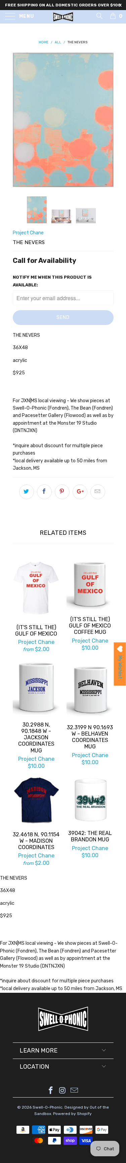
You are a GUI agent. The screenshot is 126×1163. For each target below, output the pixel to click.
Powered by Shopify (72, 1113)
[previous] (19, 120)
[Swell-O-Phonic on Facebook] (51, 1091)
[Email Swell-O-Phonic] (74, 1091)
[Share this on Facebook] (44, 491)
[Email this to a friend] (97, 491)
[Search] (98, 15)
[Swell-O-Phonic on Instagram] (63, 1091)
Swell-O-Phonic (47, 1107)
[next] (107, 120)
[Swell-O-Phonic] (63, 17)
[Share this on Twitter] (26, 491)
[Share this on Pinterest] (62, 491)
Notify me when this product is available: (52, 281)
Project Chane (28, 233)
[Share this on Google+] (80, 491)
